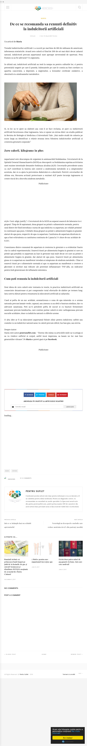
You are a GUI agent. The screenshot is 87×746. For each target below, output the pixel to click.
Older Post (11, 654)
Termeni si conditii (69, 674)
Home (44, 654)
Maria (43, 18)
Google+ (51, 394)
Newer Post (76, 654)
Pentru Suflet (24, 674)
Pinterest (63, 394)
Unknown (11, 479)
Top (80, 673)
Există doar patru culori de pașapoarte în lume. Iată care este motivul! (70, 562)
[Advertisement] (43, 201)
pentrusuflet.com (28, 333)
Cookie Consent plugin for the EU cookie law (67, 741)
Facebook (52, 339)
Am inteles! (67, 737)
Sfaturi (14, 470)
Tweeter (41, 394)
